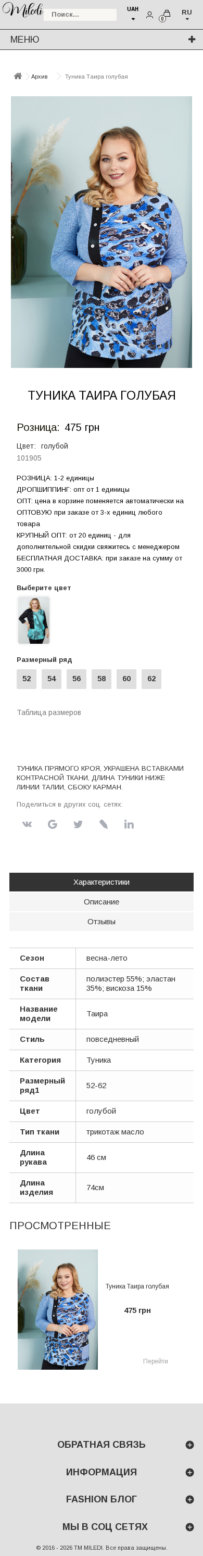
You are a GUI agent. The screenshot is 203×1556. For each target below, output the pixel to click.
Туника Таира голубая (137, 1286)
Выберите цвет (44, 588)
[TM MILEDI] (23, 9)
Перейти (155, 1361)
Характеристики (101, 881)
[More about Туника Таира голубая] (58, 1309)
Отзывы (101, 921)
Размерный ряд (47, 660)
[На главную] (17, 76)
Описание (101, 901)
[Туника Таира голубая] (101, 232)
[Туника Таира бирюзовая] (34, 619)
